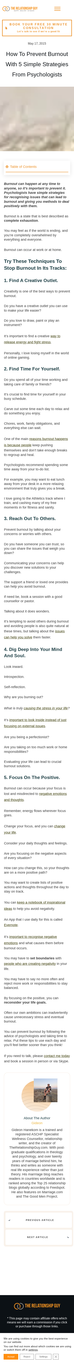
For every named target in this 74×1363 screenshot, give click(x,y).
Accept (10, 1356)
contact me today (57, 1056)
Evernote (11, 925)
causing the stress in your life (46, 708)
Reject (27, 1356)
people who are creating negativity (30, 964)
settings (33, 1349)
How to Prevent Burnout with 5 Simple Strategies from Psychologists (37, 64)
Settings (43, 1356)
